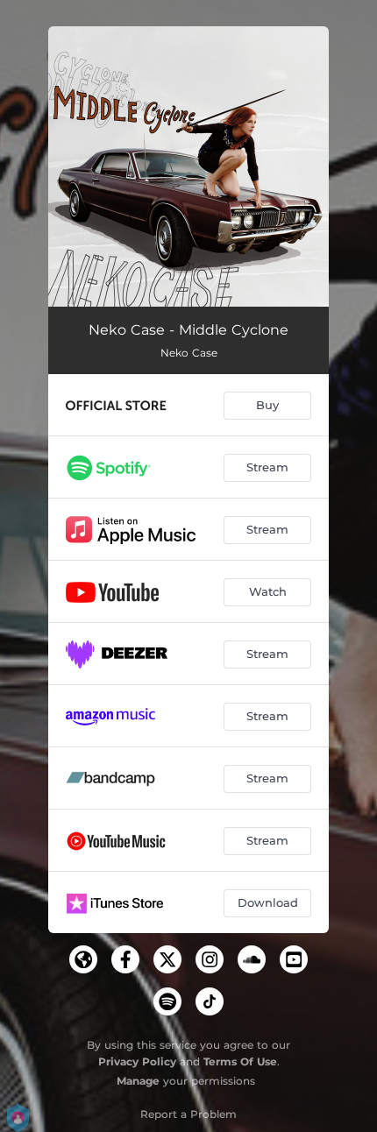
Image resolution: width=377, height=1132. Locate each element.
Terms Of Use (240, 1061)
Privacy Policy (137, 1061)
